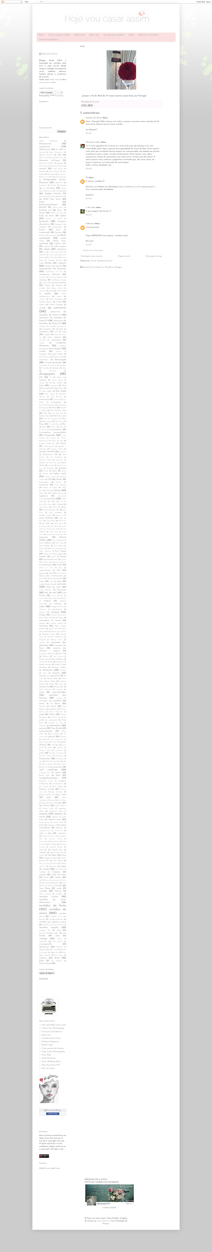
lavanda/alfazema (50, 559)
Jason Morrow (103, 1221)
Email (131, 35)
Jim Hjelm (46, 523)
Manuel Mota (57, 618)
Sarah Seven (58, 822)
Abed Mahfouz (48, 141)
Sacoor (51, 803)
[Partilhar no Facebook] (89, 105)
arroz (44, 188)
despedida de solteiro (47, 365)
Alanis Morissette (56, 152)
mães (42, 606)
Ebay (64, 386)
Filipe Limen (47, 421)
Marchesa (43, 626)
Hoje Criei (46, 1035)
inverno (51, 499)
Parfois (52, 714)
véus (59, 930)
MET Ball (62, 654)
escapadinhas (56, 402)
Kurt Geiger (60, 551)
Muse (45, 673)
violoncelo (43, 941)
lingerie (42, 573)
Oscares (42, 706)
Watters (60, 947)
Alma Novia (43, 166)
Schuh (41, 825)
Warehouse (44, 947)
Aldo (59, 155)
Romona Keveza (55, 792)
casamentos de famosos (52, 269)
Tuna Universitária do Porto (55, 880)
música (56, 673)
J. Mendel (59, 504)
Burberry (42, 235)
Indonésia (59, 493)
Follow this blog (52, 1113)
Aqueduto (42, 185)
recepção (42, 773)
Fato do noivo (59, 416)
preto (41, 753)
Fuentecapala (49, 446)
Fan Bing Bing (57, 413)
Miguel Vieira (44, 659)
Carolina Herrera (55, 260)
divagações (47, 373)
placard (51, 737)
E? (87, 178)
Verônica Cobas (93, 142)
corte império (54, 337)
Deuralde (45, 368)
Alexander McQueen (49, 160)
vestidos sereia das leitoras (53, 925)
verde (59, 888)
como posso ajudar (47, 82)
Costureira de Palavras (52, 1032)
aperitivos (59, 183)
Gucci (54, 471)
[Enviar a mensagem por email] (82, 105)
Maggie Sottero (57, 606)
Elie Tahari (49, 394)
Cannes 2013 (59, 252)
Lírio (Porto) (61, 573)
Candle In (47, 252)
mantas (63, 615)
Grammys (50, 468)
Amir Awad (58, 168)
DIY (41, 377)
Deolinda (48, 363)
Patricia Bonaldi (57, 717)
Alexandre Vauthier (46, 163)
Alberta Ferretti (45, 155)
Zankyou (43, 958)
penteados (55, 725)
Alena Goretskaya (46, 157)
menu (52, 654)
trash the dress (59, 875)
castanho (42, 277)
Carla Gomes (54, 255)
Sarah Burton (44, 822)
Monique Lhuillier (59, 667)
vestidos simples (49, 927)
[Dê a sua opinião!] (84, 105)
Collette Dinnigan (56, 305)
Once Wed (46, 1055)
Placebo (63, 737)
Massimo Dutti (48, 634)
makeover (42, 609)
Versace (58, 891)
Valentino (55, 883)
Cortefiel (42, 340)
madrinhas (57, 604)
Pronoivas (59, 756)
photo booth (53, 734)
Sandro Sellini (48, 808)
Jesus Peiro (50, 521)
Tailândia (42, 852)
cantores (42, 255)
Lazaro (63, 559)
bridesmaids (44, 232)
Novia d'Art (58, 687)
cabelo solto (60, 244)
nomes (61, 684)
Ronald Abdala (45, 795)
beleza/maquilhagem (48, 205)
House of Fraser (50, 488)
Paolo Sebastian (56, 712)
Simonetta (59, 830)
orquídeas (57, 701)
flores (53, 427)
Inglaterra (43, 496)
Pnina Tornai (44, 742)
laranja (63, 557)
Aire (57, 149)
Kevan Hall (43, 548)
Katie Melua (58, 546)
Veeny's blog (47, 1045)
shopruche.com (44, 830)
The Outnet (58, 861)
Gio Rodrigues (56, 457)
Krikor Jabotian (45, 551)
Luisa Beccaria (57, 595)
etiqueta (45, 408)
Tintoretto (53, 866)
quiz (40, 761)
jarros (63, 507)
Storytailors (43, 841)
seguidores (51, 825)
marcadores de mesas (50, 620)
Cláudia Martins (45, 302)
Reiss (58, 775)
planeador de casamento (52, 739)
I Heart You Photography (53, 1028)
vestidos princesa (56, 919)
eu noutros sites (58, 410)
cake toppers (60, 246)
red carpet (56, 773)
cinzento (42, 299)
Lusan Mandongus (59, 598)
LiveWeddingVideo (56, 576)
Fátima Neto (44, 416)
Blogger (105, 1224)
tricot (46, 877)
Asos (52, 188)
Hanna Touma (50, 477)
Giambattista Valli (50, 454)
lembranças (47, 565)
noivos (51, 684)
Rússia (43, 803)
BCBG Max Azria (51, 199)
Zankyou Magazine (50, 1042)
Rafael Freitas (50, 761)
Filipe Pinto (59, 421)
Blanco (59, 210)
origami (59, 698)
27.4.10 (88, 245)
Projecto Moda (45, 756)
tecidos (42, 855)
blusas (42, 213)
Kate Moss (60, 543)
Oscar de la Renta (49, 704)
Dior (64, 368)
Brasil (58, 230)
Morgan (63, 670)
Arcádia (54, 185)
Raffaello (62, 761)
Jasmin (45, 510)
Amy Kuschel (54, 171)
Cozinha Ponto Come (51, 1038)
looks (63, 584)
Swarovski (43, 850)
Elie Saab (61, 391)
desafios (58, 363)
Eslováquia (62, 405)
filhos (64, 419)
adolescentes (44, 149)
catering (42, 280)
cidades (47, 294)
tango (61, 852)
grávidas (62, 468)
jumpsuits (43, 537)
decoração (60, 359)
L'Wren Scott (48, 554)
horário (58, 482)
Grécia (45, 471)
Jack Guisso (43, 507)
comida (42, 308)
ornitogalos (43, 701)
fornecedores (56, 430)
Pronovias (44, 758)
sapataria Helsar (56, 811)
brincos (58, 232)
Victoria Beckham (46, 933)
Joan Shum (54, 526)
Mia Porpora (58, 656)
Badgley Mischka (53, 194)
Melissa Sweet (56, 640)
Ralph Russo (61, 764)
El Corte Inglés (45, 391)
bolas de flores (46, 216)
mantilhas (45, 618)
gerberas (63, 452)
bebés (41, 202)
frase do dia (57, 441)
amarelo (42, 169)
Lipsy (51, 573)
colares (42, 305)
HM (50, 479)
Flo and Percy (54, 424)
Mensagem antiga (154, 256)
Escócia (42, 405)
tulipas (58, 877)
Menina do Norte (94, 118)
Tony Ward (59, 869)
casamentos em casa (54, 271)
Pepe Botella (56, 728)
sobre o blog (45, 833)
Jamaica (55, 507)
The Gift (45, 861)
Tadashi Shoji (57, 850)
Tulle (40, 880)
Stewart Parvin (55, 839)
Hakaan (45, 474)
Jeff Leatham (55, 513)
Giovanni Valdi (45, 460)
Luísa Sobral (44, 598)
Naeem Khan (52, 678)
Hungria (49, 490)
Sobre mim (94, 35)
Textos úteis (79, 35)
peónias (42, 728)
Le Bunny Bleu (47, 562)
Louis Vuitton (45, 590)
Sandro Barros (60, 805)
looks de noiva (53, 587)
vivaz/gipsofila (45, 944)
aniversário (62, 174)
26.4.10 (89, 215)
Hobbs (59, 479)
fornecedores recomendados (52, 432)
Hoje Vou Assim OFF (51, 1065)
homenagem (43, 482)
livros (41, 579)
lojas (59, 581)
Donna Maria (57, 380)
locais (41, 581)
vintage (43, 938)
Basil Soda (62, 196)
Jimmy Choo (58, 523)
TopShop (42, 872)
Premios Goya (45, 750)
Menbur (42, 642)
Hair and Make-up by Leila (54, 1025)
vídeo (57, 936)
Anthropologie (60, 177)
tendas (63, 858)
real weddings (48, 770)
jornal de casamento (55, 534)
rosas (48, 797)
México (45, 656)
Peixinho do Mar (56, 723)
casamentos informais (49, 274)
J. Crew (49, 504)
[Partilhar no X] (87, 105)
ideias (57, 490)
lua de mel (50, 593)
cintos (59, 296)
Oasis (41, 692)
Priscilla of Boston (56, 753)
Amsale (42, 171)
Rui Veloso (62, 800)
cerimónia (62, 283)
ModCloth (60, 662)
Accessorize (45, 144)
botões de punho (54, 218)
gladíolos (42, 463)
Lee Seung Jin (61, 562)
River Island (57, 786)
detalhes (63, 365)
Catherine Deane (59, 280)
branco (42, 230)
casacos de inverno (53, 266)
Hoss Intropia (60, 485)
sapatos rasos (54, 820)
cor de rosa (60, 332)
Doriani (42, 383)
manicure (54, 615)
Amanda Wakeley (57, 166)
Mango (42, 615)
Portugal (55, 745)
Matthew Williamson (55, 637)
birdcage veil (45, 210)
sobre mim (54, 80)
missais (41, 662)
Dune (41, 386)
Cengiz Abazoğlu (48, 283)
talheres (53, 852)
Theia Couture (44, 863)
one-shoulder (59, 692)
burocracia (52, 235)
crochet (42, 351)
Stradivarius (55, 841)
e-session (53, 386)
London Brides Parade (48, 584)
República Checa (46, 781)
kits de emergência (57, 548)
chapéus (59, 285)
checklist (42, 288)
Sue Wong (52, 844)
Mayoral (42, 640)
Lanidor (42, 557)
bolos (63, 216)
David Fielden (57, 354)
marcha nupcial (57, 623)
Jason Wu (55, 510)
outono (53, 706)
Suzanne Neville (56, 847)
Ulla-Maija (45, 883)
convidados (47, 329)
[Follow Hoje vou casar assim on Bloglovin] (49, 1103)
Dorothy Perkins (55, 383)
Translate (59, 96)
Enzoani (57, 399)
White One (53, 949)
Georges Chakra (57, 449)
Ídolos (41, 493)
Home (41, 35)
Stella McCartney (49, 836)
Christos (42, 291)
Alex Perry (59, 157)
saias (59, 803)
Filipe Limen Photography (53, 1052)
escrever (51, 405)
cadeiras (46, 246)
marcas (42, 623)
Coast (58, 302)
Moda (50, 662)
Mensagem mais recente (91, 256)
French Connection (47, 443)
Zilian (41, 961)
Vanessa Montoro (48, 886)
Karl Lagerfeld (58, 540)
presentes (59, 750)
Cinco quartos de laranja (52, 1048)
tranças (42, 875)
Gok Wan (53, 463)
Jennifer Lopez (45, 515)
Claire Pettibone (56, 299)
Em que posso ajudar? (114, 35)
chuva (51, 291)
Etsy (54, 408)
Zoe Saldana (56, 961)
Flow (61, 427)
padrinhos (53, 709)
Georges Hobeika (47, 452)
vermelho (43, 891)
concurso (60, 307)
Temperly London (50, 858)
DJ (51, 377)
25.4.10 (88, 133)
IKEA (50, 493)
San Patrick (44, 806)
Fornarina (42, 429)
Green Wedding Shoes (51, 1062)
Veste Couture (45, 894)
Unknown (90, 224)
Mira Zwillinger (57, 659)
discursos (52, 371)
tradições (56, 872)
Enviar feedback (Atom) (101, 261)
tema (63, 855)
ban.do (41, 196)
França (52, 438)
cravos (41, 343)
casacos (62, 263)
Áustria (49, 191)
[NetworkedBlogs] (52, 1110)
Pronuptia (60, 759)
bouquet (43, 221)
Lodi (51, 581)
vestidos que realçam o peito (52, 922)
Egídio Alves (58, 388)
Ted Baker (52, 855)
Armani (63, 185)
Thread (55, 863)
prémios (60, 747)
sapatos (43, 814)
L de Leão (91, 207)
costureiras (56, 340)
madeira (47, 601)
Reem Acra (44, 775)
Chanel (47, 285)
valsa (64, 883)
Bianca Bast (58, 207)
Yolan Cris (55, 952)
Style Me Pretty (49, 1058)
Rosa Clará (60, 795)
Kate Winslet (44, 546)
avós (57, 191)
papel (41, 714)
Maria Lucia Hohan (59, 631)
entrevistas (44, 399)
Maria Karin (53, 628)
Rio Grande (43, 786)
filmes (41, 424)
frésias (63, 443)
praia (50, 748)
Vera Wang (44, 888)
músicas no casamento (49, 676)
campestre (61, 249)
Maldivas (42, 612)
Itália (53, 501)
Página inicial (124, 256)
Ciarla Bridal (61, 291)
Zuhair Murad (45, 963)
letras (59, 565)
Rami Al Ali (45, 767)
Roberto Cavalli (46, 789)
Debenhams (43, 360)
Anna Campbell (47, 177)
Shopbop (59, 828)
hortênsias (43, 485)
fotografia (49, 435)
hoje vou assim (48, 1068)
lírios (43, 576)
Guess (64, 471)
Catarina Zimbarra (56, 277)
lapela (53, 556)
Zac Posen (59, 955)
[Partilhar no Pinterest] (91, 105)
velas (59, 886)
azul (64, 191)
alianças (60, 163)
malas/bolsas (57, 609)
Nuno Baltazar (45, 689)
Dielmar (55, 368)
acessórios (44, 146)
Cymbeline (43, 354)
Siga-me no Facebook (148, 35)
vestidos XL (44, 930)
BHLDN (42, 207)
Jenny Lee (59, 515)
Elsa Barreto (56, 397)
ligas (60, 568)
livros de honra (55, 579)
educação (46, 388)
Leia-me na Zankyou (48, 39)
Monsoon (48, 670)
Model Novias (45, 664)
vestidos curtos (48, 896)
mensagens (43, 653)
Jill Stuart (62, 521)
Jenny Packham (46, 518)
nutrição (59, 689)
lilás (58, 570)
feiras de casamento (51, 419)
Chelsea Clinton (56, 288)
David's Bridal (58, 357)
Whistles (42, 950)
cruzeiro (58, 351)
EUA (45, 413)
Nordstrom (44, 687)
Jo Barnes (43, 526)
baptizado (51, 196)
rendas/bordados (48, 778)
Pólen (55, 742)
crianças (56, 348)
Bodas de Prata (57, 213)
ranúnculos (57, 767)
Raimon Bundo (47, 764)
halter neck (59, 473)
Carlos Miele (53, 257)
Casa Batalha (45, 263)
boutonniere (57, 227)
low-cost (62, 590)
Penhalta (42, 725)
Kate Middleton (45, 543)
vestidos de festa (52, 905)
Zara (57, 958)
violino (59, 939)
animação (51, 174)
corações (47, 335)
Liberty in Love (46, 568)
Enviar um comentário (93, 250)
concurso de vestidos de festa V (52, 326)
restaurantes (58, 784)
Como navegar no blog (59, 35)
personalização (46, 731)
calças (46, 249)
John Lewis (54, 532)
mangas (55, 612)
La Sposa (59, 554)
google (50, 465)
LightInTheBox (45, 570)
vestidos (59, 894)
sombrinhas (62, 833)
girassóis (59, 460)
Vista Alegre (57, 941)
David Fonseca (44, 357)
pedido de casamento (48, 720)
